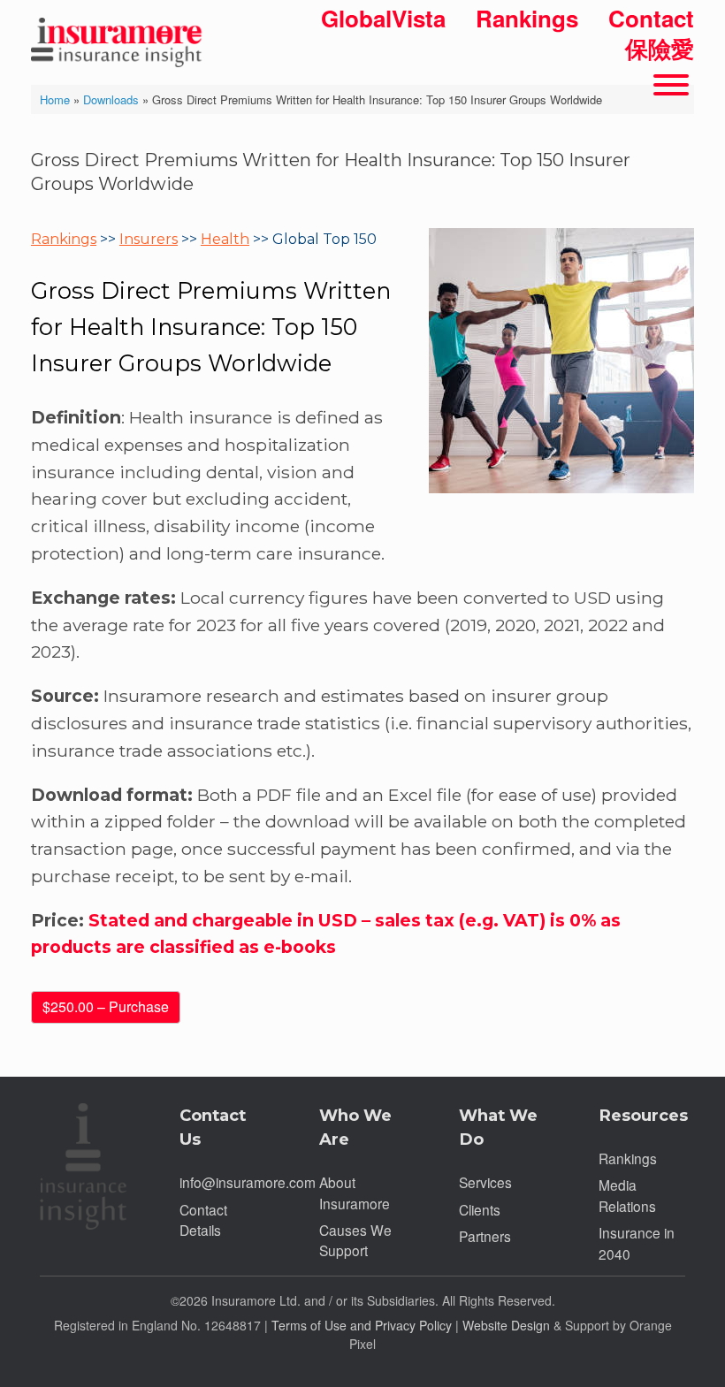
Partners (485, 1236)
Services (485, 1182)
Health (225, 239)
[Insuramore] (118, 33)
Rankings (527, 18)
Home (55, 99)
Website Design (506, 1325)
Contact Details (203, 1219)
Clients (479, 1209)
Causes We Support (355, 1240)
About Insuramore (354, 1192)
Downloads (111, 99)
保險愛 (659, 48)
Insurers (148, 239)
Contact (651, 18)
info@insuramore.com (247, 1182)
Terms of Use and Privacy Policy (361, 1325)
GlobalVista (383, 18)
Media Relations (627, 1195)
